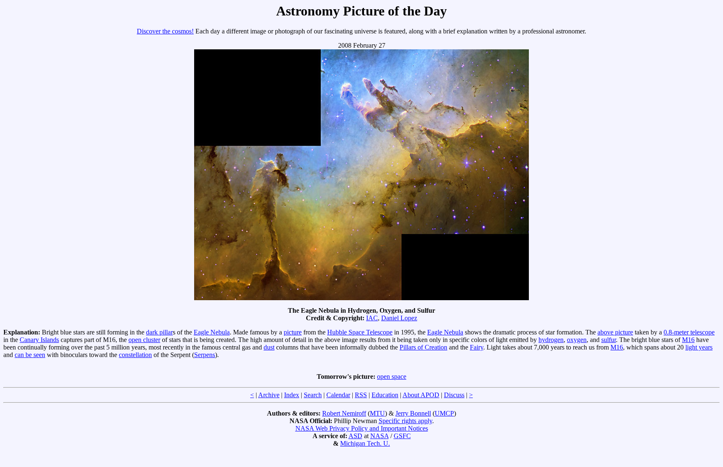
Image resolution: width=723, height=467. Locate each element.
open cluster (144, 339)
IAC (372, 318)
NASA (379, 435)
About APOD (421, 394)
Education (385, 394)
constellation (135, 354)
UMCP (444, 413)
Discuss (454, 394)
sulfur (608, 339)
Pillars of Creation (423, 347)
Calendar (338, 394)
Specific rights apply (405, 420)
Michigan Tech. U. (365, 443)
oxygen (577, 339)
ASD (355, 435)
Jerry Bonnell (413, 413)
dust (269, 347)
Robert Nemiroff (344, 413)
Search (313, 394)
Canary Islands (39, 339)
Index (291, 394)
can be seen (30, 354)
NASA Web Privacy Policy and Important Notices (361, 428)
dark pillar (159, 332)
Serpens (204, 354)
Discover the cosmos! (165, 31)
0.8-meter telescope (689, 332)
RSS (361, 394)
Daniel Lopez (399, 318)
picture (293, 332)
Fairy (476, 347)
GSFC (402, 435)
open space (391, 376)
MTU (377, 413)
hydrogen (551, 339)
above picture (615, 332)
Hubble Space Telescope (359, 332)
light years (699, 347)
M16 (688, 339)
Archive (268, 394)
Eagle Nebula (212, 332)
